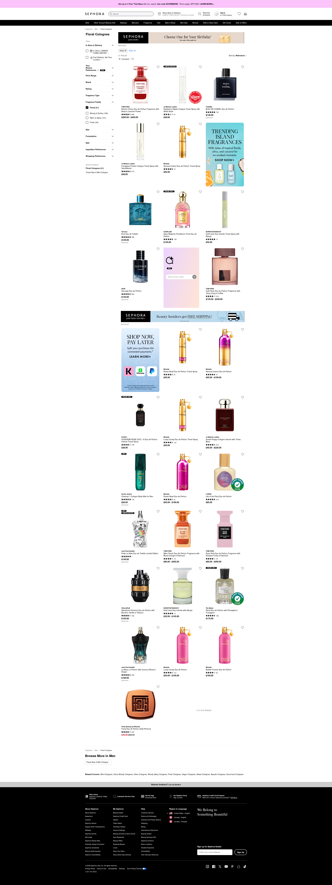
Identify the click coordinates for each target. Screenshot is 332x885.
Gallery (115, 820)
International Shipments (149, 830)
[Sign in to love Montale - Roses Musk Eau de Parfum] (200, 454)
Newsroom (89, 816)
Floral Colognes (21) (95, 168)
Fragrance (148, 22)
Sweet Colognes (203, 774)
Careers (88, 820)
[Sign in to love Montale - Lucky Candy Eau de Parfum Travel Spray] (200, 397)
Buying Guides (146, 834)
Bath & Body (170, 22)
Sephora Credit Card (120, 816)
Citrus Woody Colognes (123, 774)
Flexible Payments (147, 848)
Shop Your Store (119, 851)
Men (96, 29)
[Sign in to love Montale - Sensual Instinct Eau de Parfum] (242, 329)
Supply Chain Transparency (95, 827)
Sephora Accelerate (92, 848)
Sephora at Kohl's (147, 841)
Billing (143, 827)
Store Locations (146, 844)
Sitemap (122, 868)
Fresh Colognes (174, 774)
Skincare (135, 22)
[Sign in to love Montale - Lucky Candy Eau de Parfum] (200, 627)
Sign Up (240, 852)
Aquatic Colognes (218, 774)
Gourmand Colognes (234, 774)
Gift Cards (227, 22)
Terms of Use (101, 868)
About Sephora (90, 813)
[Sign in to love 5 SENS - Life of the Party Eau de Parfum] (242, 454)
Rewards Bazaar (119, 844)
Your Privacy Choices (134, 868)
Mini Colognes (106, 774)
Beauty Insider (118, 813)
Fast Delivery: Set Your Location (102, 58)
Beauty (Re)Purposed (92, 851)
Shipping (144, 823)
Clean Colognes (140, 774)
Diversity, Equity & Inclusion (94, 844)
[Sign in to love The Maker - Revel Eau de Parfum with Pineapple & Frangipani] (242, 568)
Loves (115, 848)
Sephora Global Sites (92, 841)
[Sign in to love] (242, 67)
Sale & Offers (241, 22)
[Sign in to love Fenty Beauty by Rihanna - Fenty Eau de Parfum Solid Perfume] (158, 686)
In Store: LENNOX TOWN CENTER (100, 52)
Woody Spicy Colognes (157, 774)
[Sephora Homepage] (94, 13)
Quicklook (140, 102)
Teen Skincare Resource (149, 855)
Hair (158, 22)
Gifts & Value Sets (210, 22)
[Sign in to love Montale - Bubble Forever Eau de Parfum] (242, 627)
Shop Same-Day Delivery (122, 855)
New (87, 22)
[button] (98, 70)
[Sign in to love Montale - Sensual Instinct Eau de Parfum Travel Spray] (200, 124)
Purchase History (119, 827)
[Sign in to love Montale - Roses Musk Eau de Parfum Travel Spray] (200, 329)
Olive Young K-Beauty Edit (104, 22)
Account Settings (119, 830)
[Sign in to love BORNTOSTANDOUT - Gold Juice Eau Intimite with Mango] (200, 568)
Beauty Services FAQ (148, 837)
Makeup (123, 22)
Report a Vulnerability (92, 855)
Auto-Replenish (118, 837)
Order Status (117, 823)
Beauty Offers (118, 841)
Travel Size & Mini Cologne (97, 172)
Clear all (132, 50)
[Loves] (239, 14)
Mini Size (184, 22)
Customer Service (147, 813)
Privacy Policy (90, 868)
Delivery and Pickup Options (151, 820)
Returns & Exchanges (148, 816)
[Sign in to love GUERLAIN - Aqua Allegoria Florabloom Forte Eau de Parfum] (200, 192)
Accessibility (145, 851)
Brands (195, 22)
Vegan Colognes (188, 774)
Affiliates (88, 830)
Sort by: (237, 55)
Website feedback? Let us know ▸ (166, 784)
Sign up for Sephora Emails (209, 846)
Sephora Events (90, 834)
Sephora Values (90, 823)
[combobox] (131, 14)
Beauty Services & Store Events (124, 834)
